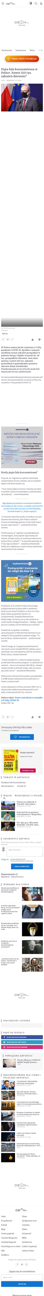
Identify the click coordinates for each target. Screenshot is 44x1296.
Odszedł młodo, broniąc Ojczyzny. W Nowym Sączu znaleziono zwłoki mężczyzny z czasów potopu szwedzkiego (29, 1095)
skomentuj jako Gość (19, 859)
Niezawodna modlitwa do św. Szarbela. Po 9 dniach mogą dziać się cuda (10, 926)
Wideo (24, 1229)
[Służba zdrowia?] (10, 761)
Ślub (3, 1251)
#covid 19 (21, 786)
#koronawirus (7, 786)
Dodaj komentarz (22, 866)
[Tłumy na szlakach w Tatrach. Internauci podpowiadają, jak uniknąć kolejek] (8, 805)
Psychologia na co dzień (11, 1246)
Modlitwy (5, 1255)
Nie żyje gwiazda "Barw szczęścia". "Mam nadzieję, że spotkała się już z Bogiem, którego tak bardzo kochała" (28, 1157)
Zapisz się (22, 1284)
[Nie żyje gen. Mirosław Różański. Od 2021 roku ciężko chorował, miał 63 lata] (8, 826)
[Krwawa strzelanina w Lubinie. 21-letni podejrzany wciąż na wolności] (8, 1116)
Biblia (24, 1238)
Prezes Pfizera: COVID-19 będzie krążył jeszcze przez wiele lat (28, 1062)
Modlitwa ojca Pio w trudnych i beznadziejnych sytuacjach (9, 944)
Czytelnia (26, 1225)
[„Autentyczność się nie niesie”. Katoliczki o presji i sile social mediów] (32, 965)
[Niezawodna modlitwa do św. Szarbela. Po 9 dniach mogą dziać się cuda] (32, 929)
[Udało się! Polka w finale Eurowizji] (8, 1136)
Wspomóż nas (24, 737)
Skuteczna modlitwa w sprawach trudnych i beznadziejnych (10, 890)
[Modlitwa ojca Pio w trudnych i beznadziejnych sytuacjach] (32, 947)
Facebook (17, 1264)
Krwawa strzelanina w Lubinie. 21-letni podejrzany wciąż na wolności (28, 1114)
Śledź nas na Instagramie (17, 1047)
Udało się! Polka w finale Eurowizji (26, 1134)
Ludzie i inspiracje (29, 1246)
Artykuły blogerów (8, 1242)
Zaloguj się (5, 859)
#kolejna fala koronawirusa (13, 782)
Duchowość (26, 1234)
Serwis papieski (7, 1234)
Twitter (22, 1264)
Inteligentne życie (29, 1221)
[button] (30, 3)
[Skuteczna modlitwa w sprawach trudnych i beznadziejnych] (32, 894)
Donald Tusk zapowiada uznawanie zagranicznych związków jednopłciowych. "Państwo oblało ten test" (27, 1126)
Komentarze (21, 50)
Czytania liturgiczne (9, 1238)
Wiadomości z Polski (14, 80)
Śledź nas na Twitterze (16, 1042)
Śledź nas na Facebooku (17, 1037)
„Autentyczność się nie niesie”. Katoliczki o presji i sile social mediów (10, 962)
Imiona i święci (28, 1251)
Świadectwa (27, 1242)
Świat (3, 80)
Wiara (32, 50)
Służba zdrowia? (27, 753)
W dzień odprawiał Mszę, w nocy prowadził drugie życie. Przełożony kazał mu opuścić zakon (10, 909)
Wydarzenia (7, 50)
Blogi (3, 1229)
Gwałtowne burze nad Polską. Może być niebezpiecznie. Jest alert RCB (28, 1146)
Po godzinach (6, 1221)
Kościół (4, 1225)
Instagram (26, 1264)
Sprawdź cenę (28, 770)
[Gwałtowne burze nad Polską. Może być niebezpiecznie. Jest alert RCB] (8, 1147)
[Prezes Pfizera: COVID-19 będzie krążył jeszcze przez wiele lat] (9, 1063)
